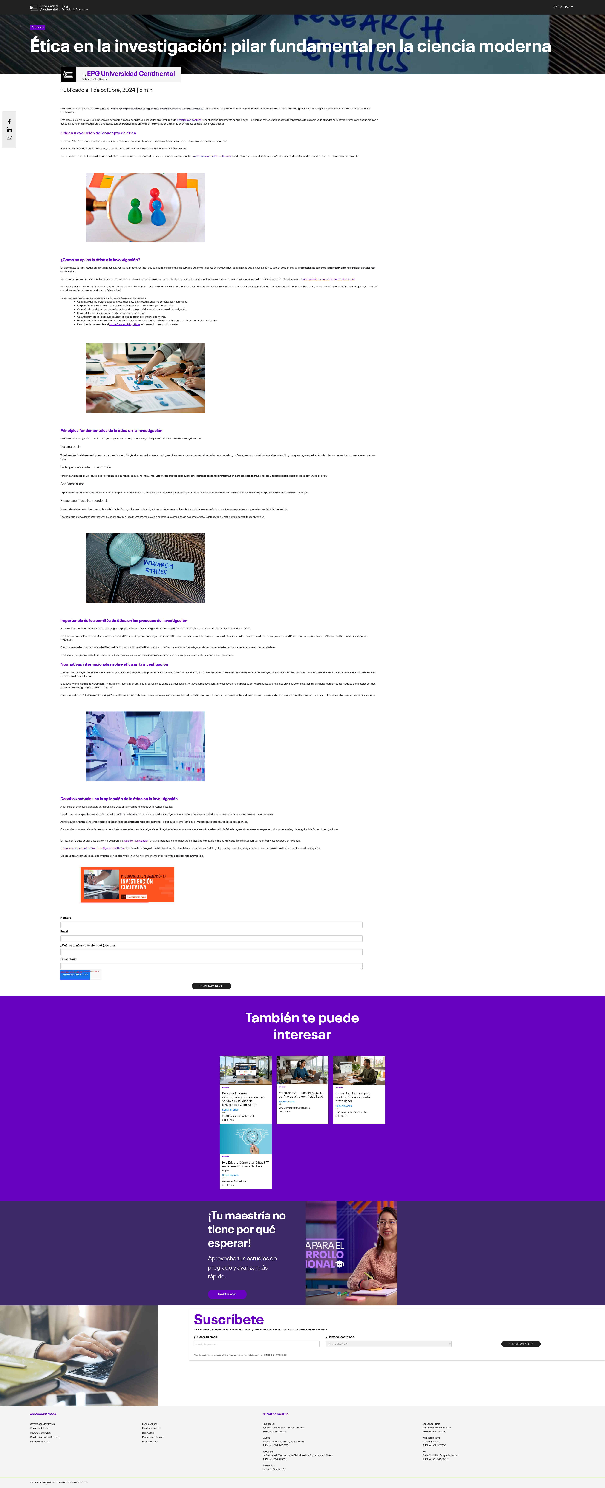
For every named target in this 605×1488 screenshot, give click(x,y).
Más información (227, 1293)
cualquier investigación (135, 840)
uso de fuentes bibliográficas (124, 324)
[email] (9, 137)
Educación (38, 27)
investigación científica (189, 119)
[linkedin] (9, 129)
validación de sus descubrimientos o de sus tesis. (329, 279)
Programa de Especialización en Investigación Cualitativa (94, 848)
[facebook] (9, 121)
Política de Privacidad (274, 1354)
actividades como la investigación (212, 156)
